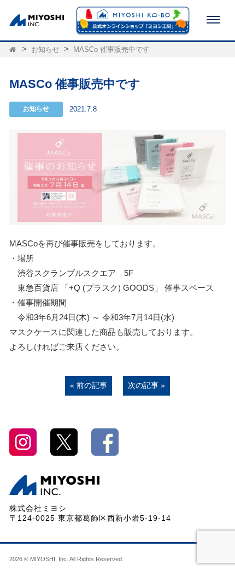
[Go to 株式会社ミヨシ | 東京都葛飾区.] (13, 50)
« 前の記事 (88, 385)
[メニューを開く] (213, 20)
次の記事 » (146, 385)
